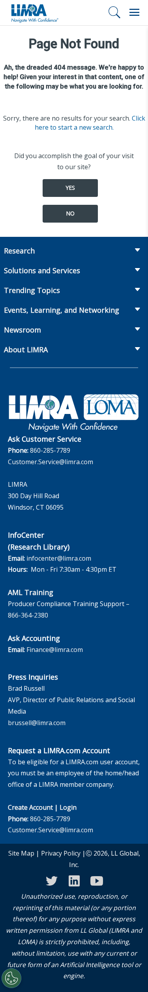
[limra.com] (34, 13)
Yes (70, 187)
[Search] (114, 12)
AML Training (30, 592)
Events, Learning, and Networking (61, 310)
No (70, 213)
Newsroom (22, 329)
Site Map (21, 853)
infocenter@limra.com (58, 558)
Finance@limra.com (54, 649)
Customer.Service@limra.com (50, 461)
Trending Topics (32, 290)
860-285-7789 (50, 450)
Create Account (30, 807)
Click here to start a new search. (90, 123)
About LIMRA (26, 349)
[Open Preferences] (11, 978)
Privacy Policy (61, 853)
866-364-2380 (28, 615)
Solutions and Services (42, 270)
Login (68, 807)
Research (19, 250)
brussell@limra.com (37, 722)
